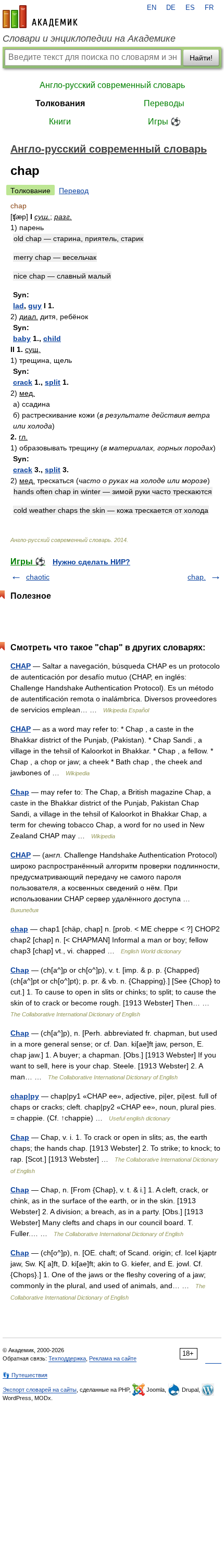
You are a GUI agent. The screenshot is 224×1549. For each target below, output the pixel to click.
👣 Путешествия (25, 1375)
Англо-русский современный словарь (112, 85)
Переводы (164, 103)
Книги (60, 121)
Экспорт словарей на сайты (40, 1390)
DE (171, 7)
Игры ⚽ (164, 121)
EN (151, 7)
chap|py (24, 1096)
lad (18, 305)
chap (19, 929)
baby (22, 338)
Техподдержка (67, 1358)
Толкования (60, 103)
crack (22, 382)
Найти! (201, 58)
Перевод (74, 190)
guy (35, 305)
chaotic (37, 577)
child (52, 338)
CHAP (20, 666)
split (52, 382)
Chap (19, 792)
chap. (197, 577)
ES (190, 7)
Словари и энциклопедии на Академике (89, 38)
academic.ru (40, 16)
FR (209, 7)
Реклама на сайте (112, 1358)
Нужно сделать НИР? (91, 562)
